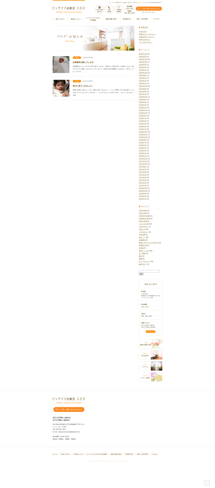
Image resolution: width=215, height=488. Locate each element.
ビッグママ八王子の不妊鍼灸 (97, 454)
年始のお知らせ (144, 39)
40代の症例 (143, 221)
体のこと (142, 237)
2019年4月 (142, 124)
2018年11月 (143, 134)
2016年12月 (143, 188)
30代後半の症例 (144, 218)
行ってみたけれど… (146, 42)
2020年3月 (142, 105)
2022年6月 (142, 78)
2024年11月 (143, 62)
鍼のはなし (143, 264)
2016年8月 (142, 196)
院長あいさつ (78, 454)
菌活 (140, 256)
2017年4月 (142, 177)
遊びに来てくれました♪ (83, 86)
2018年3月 (142, 150)
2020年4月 (142, 102)
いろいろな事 (143, 224)
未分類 (141, 248)
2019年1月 (142, 129)
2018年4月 (142, 148)
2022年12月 (143, 73)
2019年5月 (142, 121)
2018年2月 (142, 153)
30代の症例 (143, 213)
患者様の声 (143, 245)
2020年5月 (142, 99)
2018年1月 (142, 156)
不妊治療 (142, 235)
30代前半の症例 (144, 216)
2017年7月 (142, 169)
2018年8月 (142, 140)
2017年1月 (142, 185)
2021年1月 (142, 94)
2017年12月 (143, 158)
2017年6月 (142, 172)
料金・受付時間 (142, 454)
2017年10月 (143, 164)
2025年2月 (142, 56)
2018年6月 (142, 145)
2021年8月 (142, 91)
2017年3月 (142, 180)
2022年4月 (142, 81)
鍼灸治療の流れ (116, 454)
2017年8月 (142, 167)
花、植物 (142, 253)
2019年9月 (142, 115)
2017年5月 (142, 175)
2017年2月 (142, 183)
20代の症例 (143, 210)
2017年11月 (143, 161)
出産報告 (76, 57)
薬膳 (140, 259)
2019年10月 (143, 113)
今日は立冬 (143, 31)
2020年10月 (143, 97)
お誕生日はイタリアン (147, 37)
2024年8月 (142, 64)
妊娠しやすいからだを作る (148, 243)
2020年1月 (142, 107)
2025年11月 (143, 54)
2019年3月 (142, 126)
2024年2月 (142, 67)
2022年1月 (142, 83)
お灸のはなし (143, 226)
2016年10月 (143, 191)
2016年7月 (142, 199)
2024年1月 (142, 70)
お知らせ (142, 229)
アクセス (154, 454)
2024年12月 (143, 59)
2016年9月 (142, 193)
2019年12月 (143, 110)
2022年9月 (142, 75)
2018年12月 (143, 132)
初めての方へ (65, 454)
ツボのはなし (143, 232)
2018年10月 (143, 137)
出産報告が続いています (83, 62)
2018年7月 (142, 142)
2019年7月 (142, 118)
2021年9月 (142, 89)
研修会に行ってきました (147, 34)
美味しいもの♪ (144, 251)
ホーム (55, 454)
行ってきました (144, 261)
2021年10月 (143, 86)
